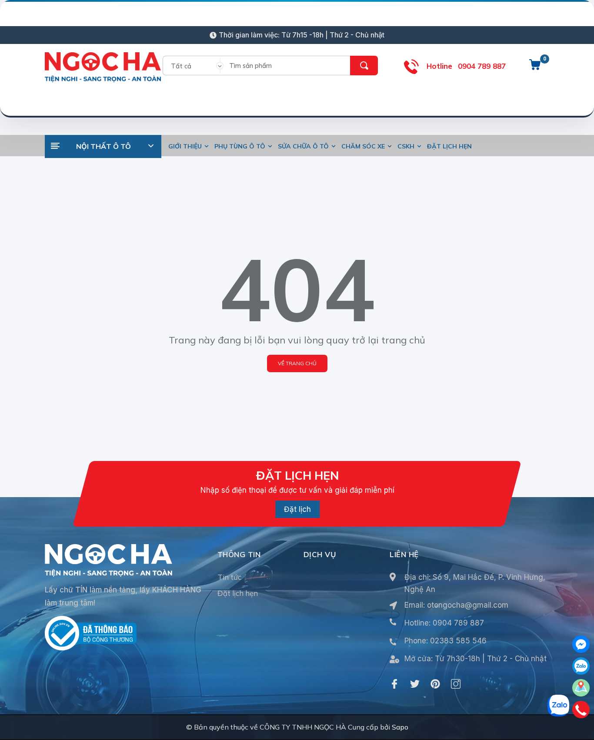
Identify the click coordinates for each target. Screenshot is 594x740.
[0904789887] (581, 709)
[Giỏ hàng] (535, 68)
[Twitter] (415, 684)
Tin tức (229, 577)
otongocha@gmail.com (467, 605)
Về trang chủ (297, 363)
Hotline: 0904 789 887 (444, 623)
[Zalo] (581, 666)
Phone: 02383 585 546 (445, 640)
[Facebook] (394, 684)
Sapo (400, 727)
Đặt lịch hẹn (237, 593)
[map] (581, 687)
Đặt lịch (297, 509)
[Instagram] (456, 684)
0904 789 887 (482, 66)
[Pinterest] (435, 684)
